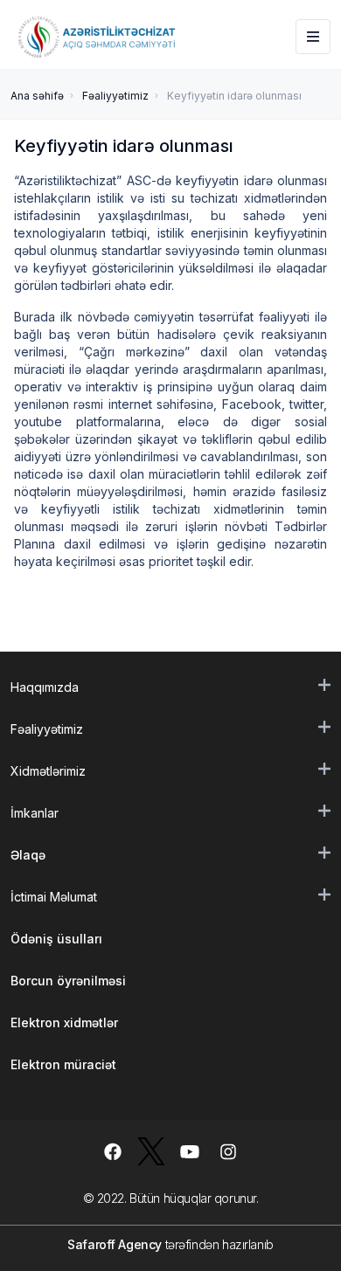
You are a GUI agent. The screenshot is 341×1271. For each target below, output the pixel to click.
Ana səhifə (37, 95)
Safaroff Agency (114, 1244)
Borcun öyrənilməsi (68, 980)
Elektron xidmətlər (64, 1022)
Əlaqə (27, 854)
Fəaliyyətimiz (115, 95)
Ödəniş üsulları (56, 938)
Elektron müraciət (63, 1064)
